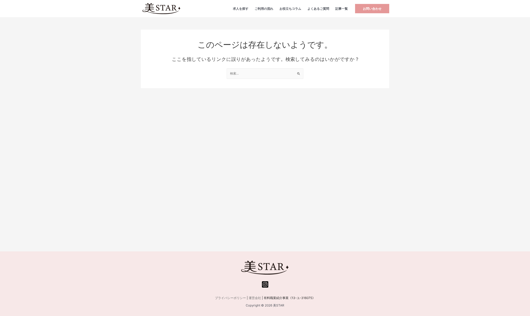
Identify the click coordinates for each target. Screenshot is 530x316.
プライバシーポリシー (230, 298)
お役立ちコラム (290, 9)
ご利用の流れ (264, 9)
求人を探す (240, 9)
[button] (372, 8)
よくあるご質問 (318, 9)
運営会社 (255, 298)
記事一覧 (341, 9)
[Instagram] (265, 284)
